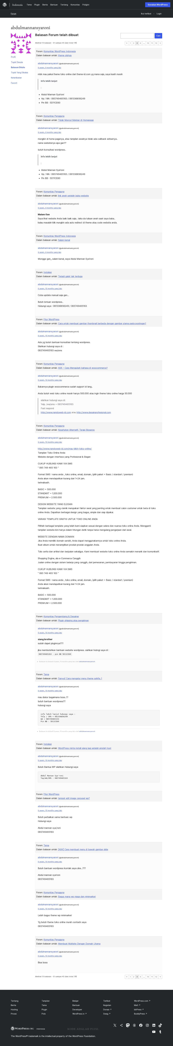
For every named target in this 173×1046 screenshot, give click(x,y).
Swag (107, 1014)
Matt (137, 1005)
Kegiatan (107, 1005)
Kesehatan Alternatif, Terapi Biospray (76, 429)
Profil (13, 57)
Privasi (14, 1014)
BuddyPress (140, 1014)
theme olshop (65, 55)
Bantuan (76, 1005)
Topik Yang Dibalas (19, 72)
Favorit (14, 83)
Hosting (14, 1009)
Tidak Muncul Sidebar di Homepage (76, 120)
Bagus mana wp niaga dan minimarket (77, 896)
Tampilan (46, 1001)
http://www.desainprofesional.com (94, 412)
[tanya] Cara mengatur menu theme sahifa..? (80, 678)
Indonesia (41, 1029)
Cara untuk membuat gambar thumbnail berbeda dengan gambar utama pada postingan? (102, 323)
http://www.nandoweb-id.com (56, 412)
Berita (13, 1005)
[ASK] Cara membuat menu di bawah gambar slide (83, 849)
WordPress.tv (79, 1014)
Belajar (75, 1001)
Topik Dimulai (17, 62)
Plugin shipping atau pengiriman (73, 620)
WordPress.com (142, 1001)
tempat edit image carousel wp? (74, 798)
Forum (13, 13)
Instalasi (48, 272)
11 (152, 43)
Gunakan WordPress (158, 5)
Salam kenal (64, 240)
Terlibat (106, 1001)
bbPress (139, 1009)
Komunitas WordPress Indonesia (60, 51)
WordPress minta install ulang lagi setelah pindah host (84, 748)
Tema (46, 674)
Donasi (107, 1009)
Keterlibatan (16, 77)
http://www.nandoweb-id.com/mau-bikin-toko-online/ (65, 448)
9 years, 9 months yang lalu (49, 68)
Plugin (44, 1009)
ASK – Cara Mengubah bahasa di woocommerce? (83, 367)
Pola (44, 1014)
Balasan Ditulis (18, 67)
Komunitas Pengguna (54, 116)
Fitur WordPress (51, 319)
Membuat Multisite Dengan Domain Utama (79, 943)
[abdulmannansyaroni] (21, 43)
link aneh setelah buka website (73, 195)
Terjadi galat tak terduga (70, 276)
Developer (77, 1009)
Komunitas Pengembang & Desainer (61, 616)
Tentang (14, 1001)
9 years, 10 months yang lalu (50, 289)
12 (156, 43)
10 (148, 43)
